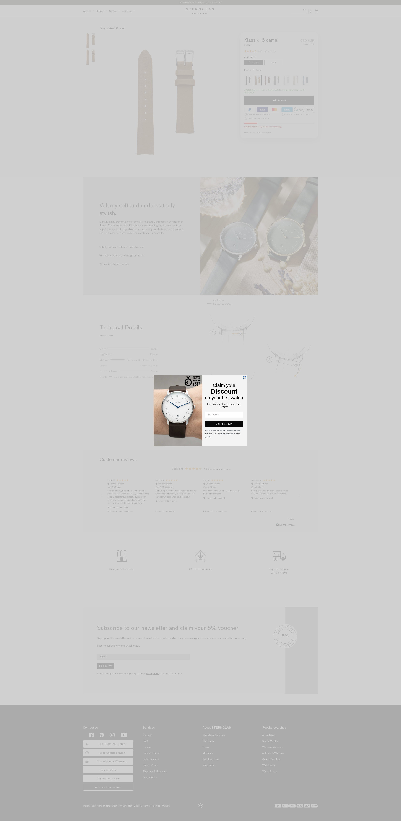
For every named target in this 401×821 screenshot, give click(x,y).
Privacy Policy (224, 433)
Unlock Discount (224, 424)
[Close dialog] (244, 377)
